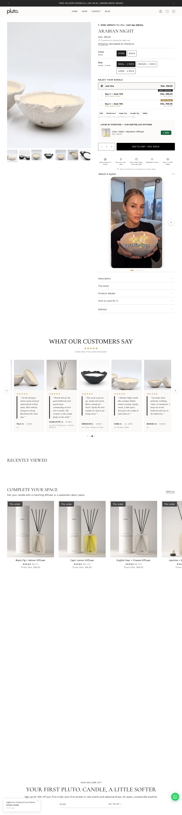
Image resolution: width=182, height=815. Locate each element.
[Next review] (175, 390)
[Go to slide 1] (87, 436)
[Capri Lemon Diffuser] (82, 529)
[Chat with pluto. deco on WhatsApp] (175, 797)
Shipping (103, 43)
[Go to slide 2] (89, 436)
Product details (106, 293)
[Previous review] (7, 390)
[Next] (173, 3)
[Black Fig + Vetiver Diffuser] (30, 529)
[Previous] (8, 3)
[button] (84, 11)
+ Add (166, 133)
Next (178, 529)
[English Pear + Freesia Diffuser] (133, 529)
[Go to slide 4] (94, 436)
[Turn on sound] (158, 181)
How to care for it (108, 300)
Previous (7, 85)
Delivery (102, 309)
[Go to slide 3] (92, 436)
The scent (103, 286)
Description (104, 278)
